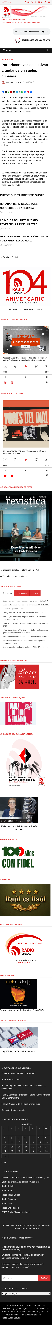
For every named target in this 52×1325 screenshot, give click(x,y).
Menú (8, 50)
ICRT (18, 1318)
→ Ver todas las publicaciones (13, 576)
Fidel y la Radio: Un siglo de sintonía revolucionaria (23, 613)
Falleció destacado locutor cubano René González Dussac (26, 637)
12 (19, 1142)
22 (39, 1147)
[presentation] (7, 593)
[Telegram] (45, 2)
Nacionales (7, 59)
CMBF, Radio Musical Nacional (16, 1212)
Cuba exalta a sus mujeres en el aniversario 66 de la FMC (26, 605)
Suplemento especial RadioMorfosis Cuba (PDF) (22, 1010)
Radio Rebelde (8, 1186)
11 (12, 1142)
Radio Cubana (15, 82)
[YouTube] (29, 2)
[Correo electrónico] (48, 2)
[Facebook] (25, 2)
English (14, 257)
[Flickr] (39, 2)
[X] (32, 2)
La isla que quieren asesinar (14, 609)
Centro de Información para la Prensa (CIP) (21, 1182)
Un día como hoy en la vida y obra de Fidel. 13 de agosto (25, 647)
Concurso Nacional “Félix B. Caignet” (18, 1073)
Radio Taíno (7, 1203)
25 (12, 1151)
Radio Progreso (9, 1199)
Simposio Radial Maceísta (13, 1110)
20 (25, 1147)
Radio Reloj (7, 1190)
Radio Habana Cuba (11, 1195)
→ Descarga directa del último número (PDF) (20, 570)
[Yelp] (42, 2)
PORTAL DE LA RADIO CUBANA (13, 19)
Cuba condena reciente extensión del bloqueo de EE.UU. (25, 601)
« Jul (4, 1162)
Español (6, 257)
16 (46, 1142)
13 (25, 1142)
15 (39, 1142)
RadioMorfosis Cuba (11, 1079)
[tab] (7, 593)
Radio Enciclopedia (10, 1208)
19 (19, 1147)
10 (5, 1142)
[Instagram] (35, 2)
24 (5, 1151)
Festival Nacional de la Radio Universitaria (21, 1104)
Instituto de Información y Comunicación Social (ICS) (25, 1178)
